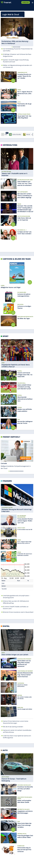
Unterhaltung (10, 145)
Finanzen (7, 481)
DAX (3, 583)
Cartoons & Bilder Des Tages (17, 259)
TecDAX (4, 589)
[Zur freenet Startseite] (6, 2)
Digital (6, 626)
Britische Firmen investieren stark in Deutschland (18, 612)
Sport (5, 336)
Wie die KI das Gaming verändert (13, 726)
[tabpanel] (17, 32)
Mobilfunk (25, 2)
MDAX (4, 586)
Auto (5, 750)
